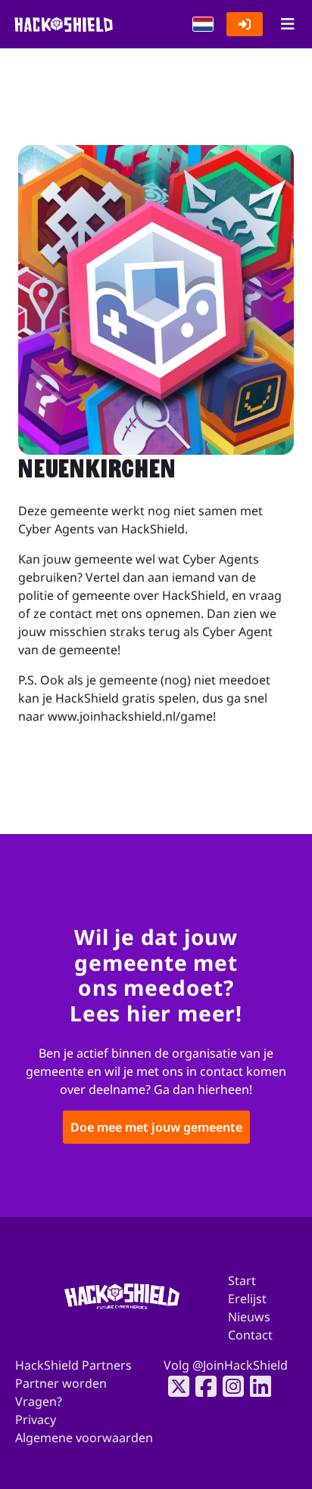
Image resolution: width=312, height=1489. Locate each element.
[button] (203, 24)
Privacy (35, 1419)
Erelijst (247, 1298)
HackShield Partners (73, 1365)
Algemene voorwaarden (84, 1437)
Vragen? (38, 1401)
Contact (250, 1335)
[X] (174, 1386)
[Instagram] (228, 1386)
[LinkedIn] (256, 1386)
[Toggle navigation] (287, 24)
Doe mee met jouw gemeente (156, 1128)
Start (242, 1280)
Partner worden (61, 1383)
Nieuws (249, 1316)
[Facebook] (201, 1386)
